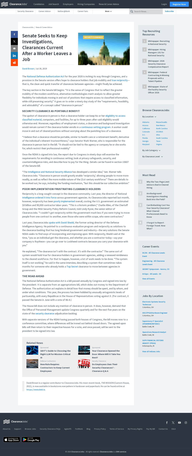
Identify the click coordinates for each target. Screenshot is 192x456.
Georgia (145, 141)
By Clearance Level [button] (151, 156)
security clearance (44, 313)
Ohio (158, 135)
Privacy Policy (100, 429)
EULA (174, 429)
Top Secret (72, 266)
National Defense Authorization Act (45, 76)
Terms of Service (117, 429)
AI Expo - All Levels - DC (151, 274)
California (146, 128)
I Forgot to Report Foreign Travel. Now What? (156, 225)
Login (164, 4)
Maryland (145, 144)
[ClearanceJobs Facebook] (167, 422)
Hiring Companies (86, 4)
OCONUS (159, 132)
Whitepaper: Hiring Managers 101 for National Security (157, 52)
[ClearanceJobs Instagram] (186, 422)
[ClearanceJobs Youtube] (179, 422)
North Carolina (162, 128)
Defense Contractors (48, 361)
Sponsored (44, 347)
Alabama (145, 122)
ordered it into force (46, 197)
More (107, 11)
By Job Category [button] (150, 150)
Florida (145, 138)
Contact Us (163, 429)
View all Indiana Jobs (151, 351)
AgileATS (67, 429)
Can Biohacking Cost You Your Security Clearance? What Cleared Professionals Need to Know (158, 211)
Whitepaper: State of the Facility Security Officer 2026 (158, 89)
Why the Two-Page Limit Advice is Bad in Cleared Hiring (158, 184)
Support (17, 429)
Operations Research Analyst (154, 332)
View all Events (148, 279)
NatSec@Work (64, 11)
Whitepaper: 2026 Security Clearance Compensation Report (158, 64)
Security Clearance (25, 11)
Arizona (145, 125)
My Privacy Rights (135, 429)
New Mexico (160, 125)
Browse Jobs (30, 429)
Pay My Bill (150, 429)
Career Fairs (83, 11)
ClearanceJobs (27, 27)
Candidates (39, 4)
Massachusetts (161, 122)
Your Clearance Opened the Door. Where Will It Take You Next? (106, 354)
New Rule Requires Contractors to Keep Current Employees (55, 367)
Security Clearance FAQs (50, 429)
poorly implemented (64, 201)
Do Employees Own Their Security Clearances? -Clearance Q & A (104, 367)
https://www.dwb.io (35, 389)
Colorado (146, 132)
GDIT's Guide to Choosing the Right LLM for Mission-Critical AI (55, 354)
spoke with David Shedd (61, 222)
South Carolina (162, 138)
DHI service (121, 452)
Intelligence (28, 197)
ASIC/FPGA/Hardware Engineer (154, 313)
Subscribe (169, 11)
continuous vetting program (96, 127)
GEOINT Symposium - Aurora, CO (155, 269)
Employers (68, 4)
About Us (6, 429)
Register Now (179, 4)
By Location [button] (147, 116)
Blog (88, 429)
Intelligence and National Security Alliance (50, 171)
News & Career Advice (109, 4)
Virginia (159, 144)
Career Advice (45, 11)
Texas (158, 141)
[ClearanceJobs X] (173, 422)
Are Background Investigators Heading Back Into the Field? (157, 196)
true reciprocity (120, 80)
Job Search (53, 4)
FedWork (79, 429)
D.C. (143, 135)
